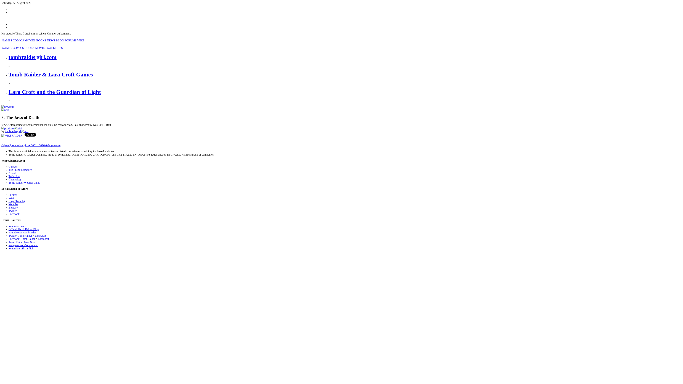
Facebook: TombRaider (22, 238)
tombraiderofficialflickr (21, 248)
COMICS (18, 40)
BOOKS (41, 40)
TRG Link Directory (20, 169)
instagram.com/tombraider (23, 245)
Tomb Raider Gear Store (22, 242)
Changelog (15, 179)
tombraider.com (17, 226)
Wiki (11, 197)
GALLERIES (55, 47)
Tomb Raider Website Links (24, 182)
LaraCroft (40, 235)
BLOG (60, 40)
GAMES (7, 40)
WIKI (80, 40)
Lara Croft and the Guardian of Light (55, 92)
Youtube (13, 204)
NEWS (51, 40)
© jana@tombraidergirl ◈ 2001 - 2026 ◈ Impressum (30, 145)
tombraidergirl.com (33, 57)
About (12, 173)
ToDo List (14, 176)
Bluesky (13, 207)
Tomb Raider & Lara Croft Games (51, 74)
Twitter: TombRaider (20, 235)
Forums (13, 194)
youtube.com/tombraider (22, 232)
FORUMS (70, 40)
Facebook (14, 213)
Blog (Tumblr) (17, 201)
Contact (13, 166)
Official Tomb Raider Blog (24, 229)
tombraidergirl (13, 131)
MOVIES (30, 40)
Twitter (13, 210)
